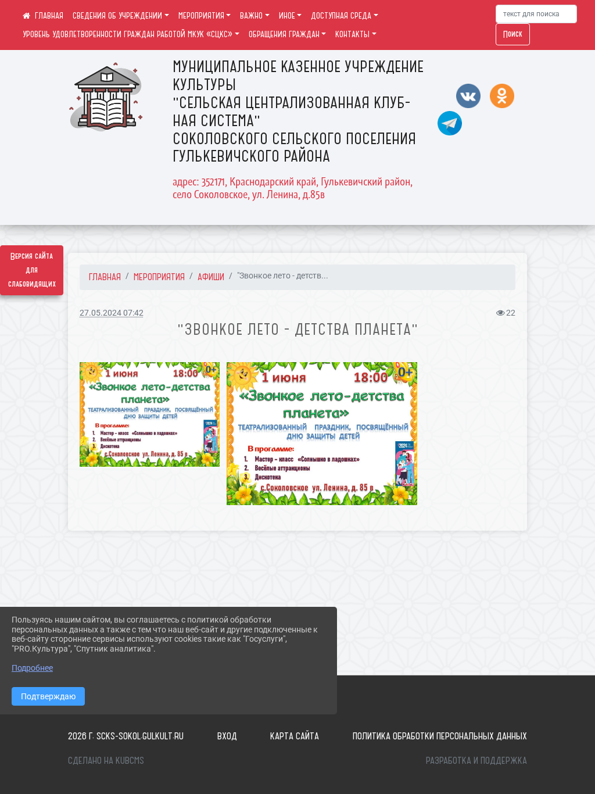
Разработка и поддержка (476, 760)
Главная (105, 276)
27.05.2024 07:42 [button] (112, 313)
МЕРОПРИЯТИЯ (201, 15)
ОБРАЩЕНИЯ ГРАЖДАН (284, 34)
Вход (227, 736)
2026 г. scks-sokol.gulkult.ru (126, 736)
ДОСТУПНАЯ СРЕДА (341, 15)
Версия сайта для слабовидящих (32, 270)
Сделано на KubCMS (106, 760)
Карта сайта (294, 736)
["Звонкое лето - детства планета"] (150, 414)
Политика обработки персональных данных (440, 736)
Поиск (512, 34)
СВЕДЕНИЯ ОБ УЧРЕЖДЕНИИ (117, 15)
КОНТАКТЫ (352, 34)
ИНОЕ (287, 15)
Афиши (211, 276)
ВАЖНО (251, 15)
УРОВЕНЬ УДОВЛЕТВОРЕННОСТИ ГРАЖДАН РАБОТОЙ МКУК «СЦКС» (127, 34)
